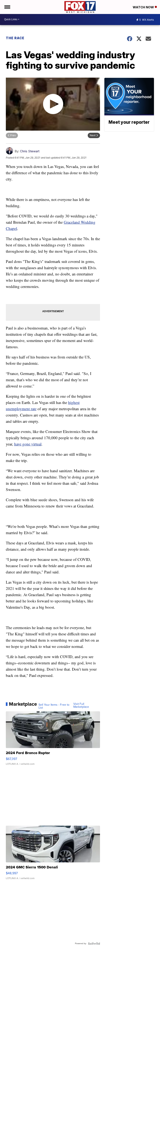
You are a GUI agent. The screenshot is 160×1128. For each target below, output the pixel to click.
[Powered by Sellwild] (94, 943)
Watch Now (144, 7)
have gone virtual (27, 444)
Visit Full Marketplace (81, 705)
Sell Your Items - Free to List (54, 706)
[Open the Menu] (7, 7)
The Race (15, 38)
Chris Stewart (29, 151)
